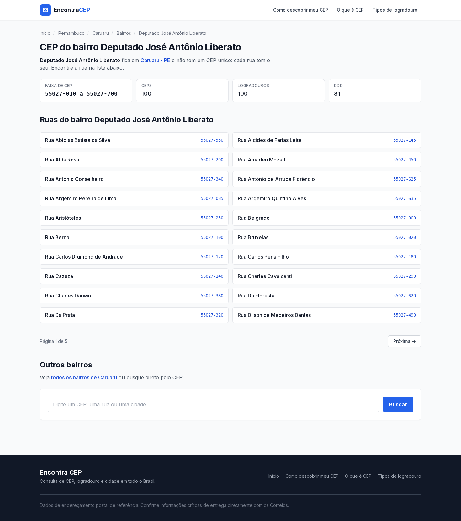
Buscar (398, 404)
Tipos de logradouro (395, 10)
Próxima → (404, 341)
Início (45, 33)
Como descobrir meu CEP (300, 10)
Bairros (124, 33)
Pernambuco (71, 33)
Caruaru (101, 33)
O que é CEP (350, 10)
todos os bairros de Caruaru (84, 377)
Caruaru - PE (155, 60)
